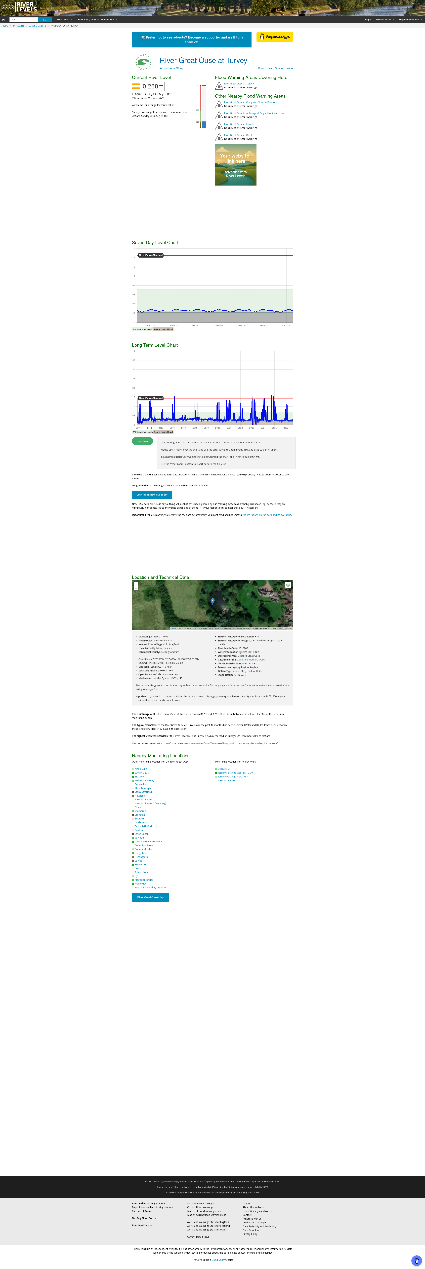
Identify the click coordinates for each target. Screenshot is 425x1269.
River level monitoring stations (148, 1203)
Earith (138, 868)
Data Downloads (252, 1230)
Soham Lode (142, 872)
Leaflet (173, 628)
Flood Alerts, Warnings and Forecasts (96, 19)
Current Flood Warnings (200, 1207)
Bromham (140, 814)
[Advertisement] (212, 212)
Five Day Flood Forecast (145, 1218)
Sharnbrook (141, 810)
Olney (138, 807)
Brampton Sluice (144, 845)
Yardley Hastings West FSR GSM (235, 772)
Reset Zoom (142, 441)
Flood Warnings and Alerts (257, 1211)
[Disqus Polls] (212, 953)
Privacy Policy (250, 1233)
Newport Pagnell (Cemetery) (150, 803)
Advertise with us (252, 1218)
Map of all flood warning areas (204, 1211)
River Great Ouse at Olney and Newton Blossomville (252, 102)
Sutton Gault (142, 772)
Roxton (139, 830)
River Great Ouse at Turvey (239, 83)
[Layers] (288, 585)
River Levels (63, 19)
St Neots (139, 837)
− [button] (136, 588)
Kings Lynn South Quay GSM (150, 887)
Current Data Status (198, 1236)
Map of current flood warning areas (206, 1214)
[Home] (3, 19)
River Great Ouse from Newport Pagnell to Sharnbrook (254, 113)
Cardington (141, 822)
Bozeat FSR (224, 768)
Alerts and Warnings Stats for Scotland (208, 1225)
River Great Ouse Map (150, 897)
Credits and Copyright (255, 1222)
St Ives (138, 860)
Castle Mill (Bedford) (146, 826)
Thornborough (143, 788)
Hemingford (141, 856)
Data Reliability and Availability (259, 1226)
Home (5, 26)
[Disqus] (212, 1040)
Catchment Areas (141, 1211)
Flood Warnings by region (201, 1203)
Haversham (141, 795)
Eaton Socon (142, 833)
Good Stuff (218, 1259)
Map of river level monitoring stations (152, 1207)
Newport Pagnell (144, 799)
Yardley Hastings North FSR (233, 776)
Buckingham (141, 784)
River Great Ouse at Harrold (239, 124)
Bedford (139, 818)
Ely (136, 876)
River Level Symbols (143, 1225)
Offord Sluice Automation (149, 841)
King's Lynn (141, 768)
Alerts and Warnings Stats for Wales (207, 1229)
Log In (368, 19)
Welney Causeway (144, 780)
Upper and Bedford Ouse (251, 659)
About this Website (253, 1207)
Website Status (383, 19)
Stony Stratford (143, 791)
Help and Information (409, 19)
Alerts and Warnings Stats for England (208, 1222)
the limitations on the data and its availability (267, 514)
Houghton (140, 853)
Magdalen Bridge (144, 879)
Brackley (139, 776)
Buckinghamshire (37, 26)
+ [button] (136, 584)
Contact (247, 1214)
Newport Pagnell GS (229, 780)
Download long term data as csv (152, 494)
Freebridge (141, 883)
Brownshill (140, 864)
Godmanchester (143, 849)
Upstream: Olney (172, 68)
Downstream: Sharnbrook (274, 68)
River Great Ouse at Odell (238, 135)
